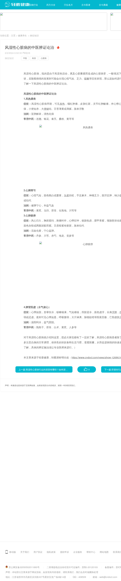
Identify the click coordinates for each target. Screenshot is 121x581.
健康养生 (22, 35)
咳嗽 (86, 78)
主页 (13, 35)
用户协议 (38, 551)
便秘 (46, 109)
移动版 (12, 551)
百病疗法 (33, 4)
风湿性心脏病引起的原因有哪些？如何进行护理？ (50, 369)
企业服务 (77, 551)
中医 (25, 58)
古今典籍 (103, 4)
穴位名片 (68, 4)
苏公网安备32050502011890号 (24, 567)
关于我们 (24, 551)
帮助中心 (90, 551)
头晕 (66, 195)
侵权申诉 (64, 551)
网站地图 (104, 551)
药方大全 (50, 4)
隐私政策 (51, 551)
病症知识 (34, 35)
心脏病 (43, 58)
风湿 (34, 58)
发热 (62, 103)
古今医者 (85, 4)
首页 (16, 4)
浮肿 (114, 312)
